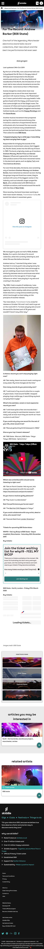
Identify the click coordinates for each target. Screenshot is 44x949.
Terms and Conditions (8, 876)
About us (4, 887)
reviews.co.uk (21, 838)
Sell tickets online (7, 917)
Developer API (6, 906)
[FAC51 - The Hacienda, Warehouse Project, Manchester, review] (22, 730)
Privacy (4, 879)
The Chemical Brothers (11, 164)
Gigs (4, 817)
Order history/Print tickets (9, 890)
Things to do (36, 817)
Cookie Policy (6, 881)
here (17, 947)
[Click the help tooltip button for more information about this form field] (39, 569)
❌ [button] (30, 947)
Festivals (22, 817)
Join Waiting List (22, 579)
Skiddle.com (22, 3)
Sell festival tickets (7, 923)
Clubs (12, 817)
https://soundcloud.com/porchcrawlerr (18, 492)
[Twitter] (3, 934)
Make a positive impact (25, 865)
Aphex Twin (31, 161)
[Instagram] (15, 934)
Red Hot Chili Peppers (18, 508)
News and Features (10, 8)
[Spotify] (7, 934)
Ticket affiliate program (9, 908)
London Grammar (27, 519)
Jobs (3, 896)
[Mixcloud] (11, 934)
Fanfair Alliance (19, 861)
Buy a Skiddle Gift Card (8, 926)
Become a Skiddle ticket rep (10, 911)
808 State (6, 791)
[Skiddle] (6, 810)
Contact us (5, 893)
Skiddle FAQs (6, 920)
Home (4, 873)
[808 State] (22, 776)
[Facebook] (18, 934)
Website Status (6, 903)
